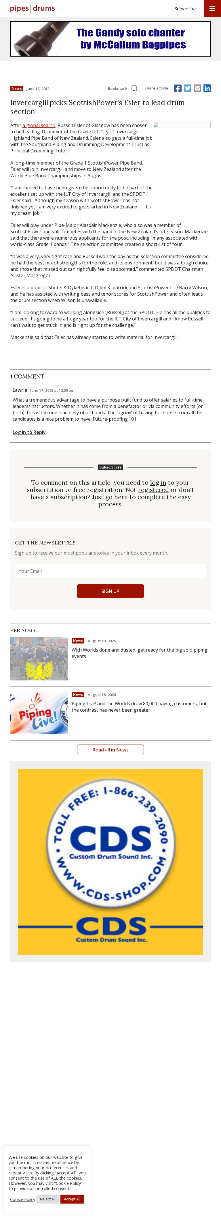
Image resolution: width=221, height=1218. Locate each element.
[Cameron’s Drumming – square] (110, 862)
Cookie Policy (22, 1199)
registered (153, 489)
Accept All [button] (72, 1199)
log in (158, 482)
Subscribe (185, 9)
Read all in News (111, 750)
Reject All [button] (48, 1199)
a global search (38, 125)
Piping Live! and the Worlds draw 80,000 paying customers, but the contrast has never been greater (139, 706)
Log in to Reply (29, 432)
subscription (69, 497)
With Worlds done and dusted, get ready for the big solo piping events (139, 653)
